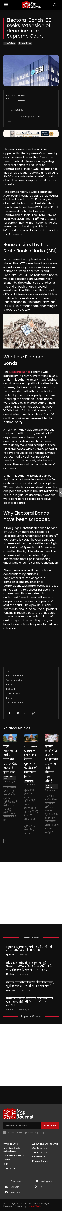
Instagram (46, 1181)
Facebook (16, 1181)
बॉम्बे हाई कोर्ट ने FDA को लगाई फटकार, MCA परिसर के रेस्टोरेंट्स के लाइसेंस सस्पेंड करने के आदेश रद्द (29, 966)
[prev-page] (5, 841)
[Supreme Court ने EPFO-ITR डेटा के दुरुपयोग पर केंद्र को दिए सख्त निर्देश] (31, 738)
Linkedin (15, 1187)
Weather (10, 990)
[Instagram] (36, 1181)
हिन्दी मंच (29, 781)
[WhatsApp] (33, 713)
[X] (17, 713)
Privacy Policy (37, 1132)
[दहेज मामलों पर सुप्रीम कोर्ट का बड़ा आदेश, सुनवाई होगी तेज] (10, 738)
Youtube (15, 1192)
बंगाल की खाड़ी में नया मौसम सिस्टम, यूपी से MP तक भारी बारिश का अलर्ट (30, 984)
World (9, 1010)
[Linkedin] (6, 1187)
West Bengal (49, 786)
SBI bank (11, 689)
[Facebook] (9, 713)
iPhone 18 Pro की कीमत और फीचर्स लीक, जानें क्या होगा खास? (29, 948)
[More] (9, 122)
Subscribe (50, 1125)
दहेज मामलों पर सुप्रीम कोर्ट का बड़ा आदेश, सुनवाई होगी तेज (10, 759)
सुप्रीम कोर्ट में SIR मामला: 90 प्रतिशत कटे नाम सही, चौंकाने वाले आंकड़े (52, 764)
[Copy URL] (25, 713)
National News (8, 778)
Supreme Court (14, 702)
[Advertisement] (31, 893)
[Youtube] (6, 1192)
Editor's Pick (9, 43)
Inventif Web (34, 1206)
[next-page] (11, 841)
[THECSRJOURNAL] (31, 4)
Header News (25, 43)
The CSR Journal (22, 98)
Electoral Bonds (19, 372)
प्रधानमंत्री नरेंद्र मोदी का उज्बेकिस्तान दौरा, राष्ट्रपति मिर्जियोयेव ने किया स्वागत (29, 1001)
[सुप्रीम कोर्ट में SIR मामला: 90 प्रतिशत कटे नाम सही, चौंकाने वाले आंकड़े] (52, 738)
